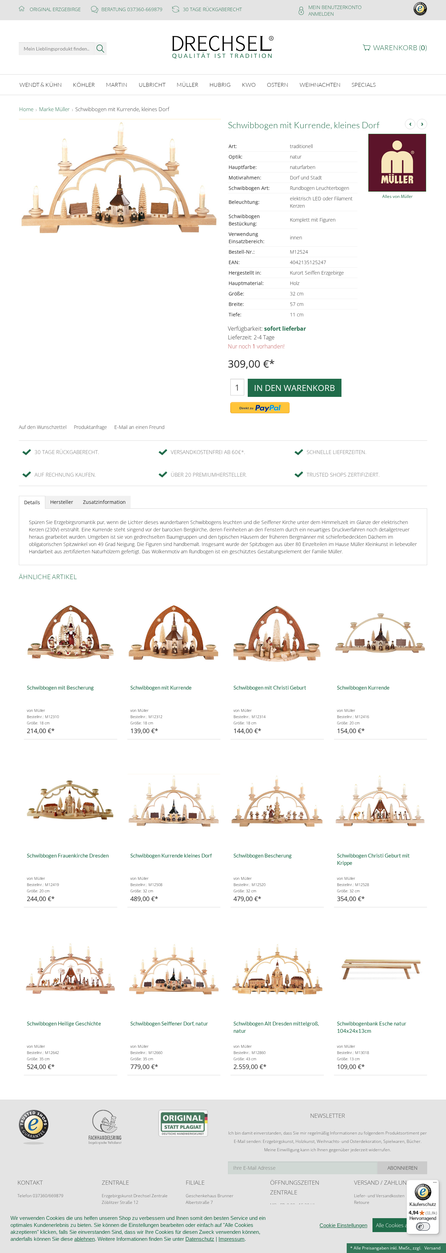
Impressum (231, 1239)
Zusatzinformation (104, 502)
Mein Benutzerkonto (335, 7)
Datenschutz (199, 1239)
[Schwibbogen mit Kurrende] (174, 632)
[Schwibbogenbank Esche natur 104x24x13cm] (380, 968)
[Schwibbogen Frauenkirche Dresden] (70, 800)
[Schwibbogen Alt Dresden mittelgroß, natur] (277, 968)
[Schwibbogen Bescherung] (277, 800)
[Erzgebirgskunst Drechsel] (223, 46)
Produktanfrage (90, 427)
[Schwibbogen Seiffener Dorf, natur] (174, 968)
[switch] (423, 1226)
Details (32, 502)
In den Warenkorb (294, 387)
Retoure (361, 1202)
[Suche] (100, 48)
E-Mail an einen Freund (139, 427)
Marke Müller (54, 109)
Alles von (397, 196)
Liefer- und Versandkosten (379, 1196)
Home (26, 109)
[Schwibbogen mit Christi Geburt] (277, 632)
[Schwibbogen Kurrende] (380, 632)
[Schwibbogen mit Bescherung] (70, 632)
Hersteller (61, 502)
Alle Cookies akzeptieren (404, 1225)
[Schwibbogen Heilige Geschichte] (70, 968)
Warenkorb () (400, 47)
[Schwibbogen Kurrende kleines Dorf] (174, 800)
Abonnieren (402, 1167)
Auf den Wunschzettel (43, 427)
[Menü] (435, 1184)
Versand (432, 1248)
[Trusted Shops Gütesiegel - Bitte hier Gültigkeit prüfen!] (420, 8)
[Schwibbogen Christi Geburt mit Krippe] (380, 800)
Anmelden (321, 13)
